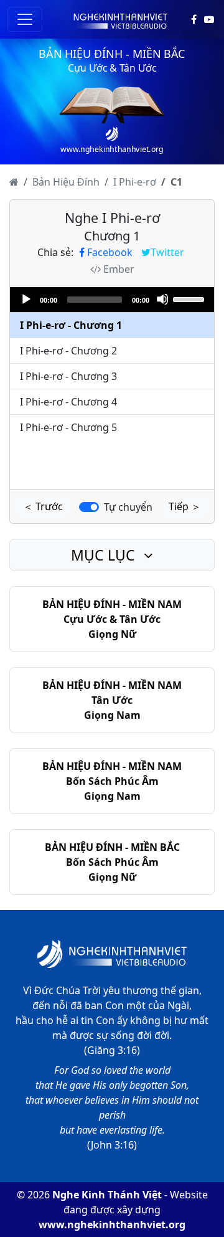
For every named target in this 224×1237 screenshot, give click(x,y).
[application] (112, 299)
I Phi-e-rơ (134, 182)
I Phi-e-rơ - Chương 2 (68, 351)
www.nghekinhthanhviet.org (112, 1224)
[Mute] (162, 299)
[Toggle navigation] (24, 19)
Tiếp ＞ (185, 506)
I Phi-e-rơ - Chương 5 (68, 427)
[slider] (190, 298)
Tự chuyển (128, 507)
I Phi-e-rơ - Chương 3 (68, 376)
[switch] (89, 507)
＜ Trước (43, 506)
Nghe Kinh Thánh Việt (107, 1194)
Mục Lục (105, 555)
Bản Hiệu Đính (66, 182)
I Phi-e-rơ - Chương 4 (68, 402)
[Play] (25, 299)
